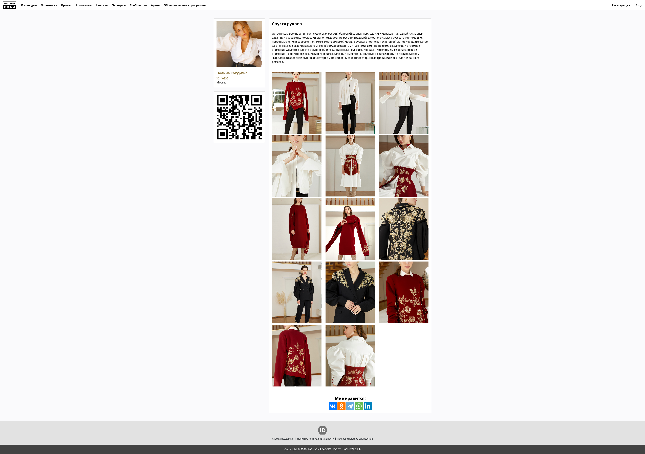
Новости (102, 5)
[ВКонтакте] (333, 406)
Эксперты (119, 5)
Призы (66, 5)
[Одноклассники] (341, 406)
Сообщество (138, 5)
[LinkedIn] (368, 406)
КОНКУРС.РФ (352, 449)
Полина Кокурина (232, 73)
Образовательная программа (185, 5)
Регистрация (621, 5)
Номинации (83, 5)
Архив (155, 5)
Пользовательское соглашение (355, 438)
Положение (49, 5)
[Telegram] (350, 406)
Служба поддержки (283, 438)
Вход (638, 5)
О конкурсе (29, 5)
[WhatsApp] (359, 406)
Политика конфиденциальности (315, 438)
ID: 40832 (222, 78)
